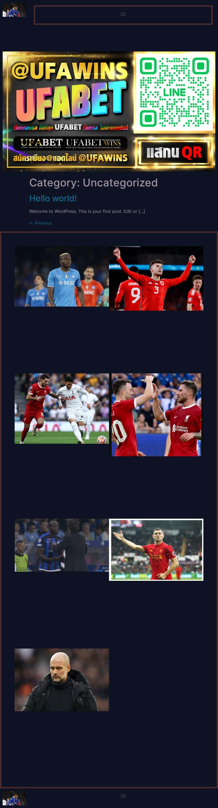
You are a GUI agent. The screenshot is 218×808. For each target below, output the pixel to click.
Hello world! (53, 198)
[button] (123, 13)
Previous (40, 223)
